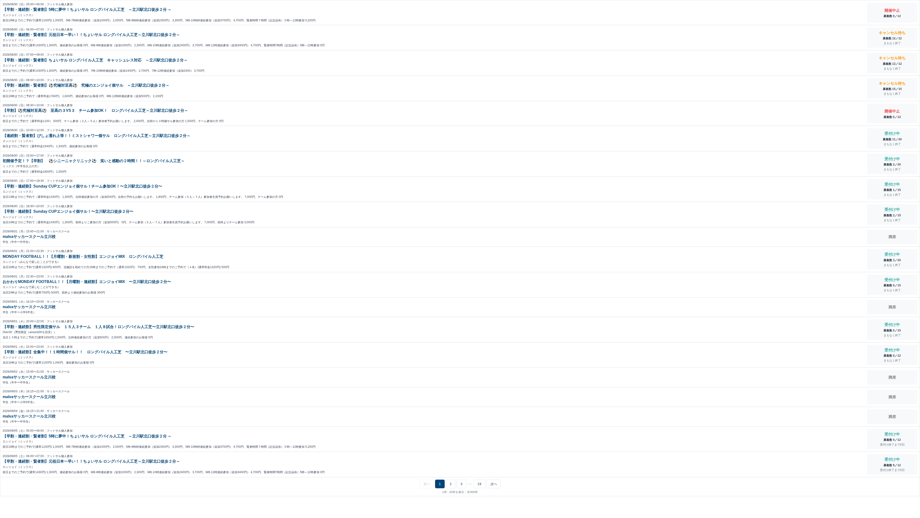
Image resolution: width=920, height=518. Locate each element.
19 (479, 484)
